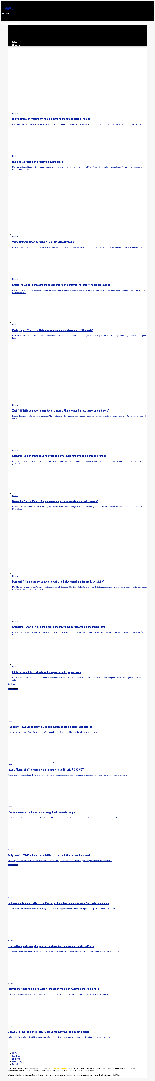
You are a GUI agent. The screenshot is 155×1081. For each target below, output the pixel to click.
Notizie (8, 8)
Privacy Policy (17, 1061)
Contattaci (16, 1056)
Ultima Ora (9, 10)
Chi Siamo (15, 1053)
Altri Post (11, 684)
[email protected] (60, 1068)
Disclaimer (16, 1058)
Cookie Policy (16, 1064)
